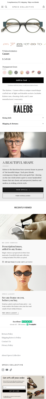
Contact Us (6, 341)
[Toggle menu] (2, 6)
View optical (22, 190)
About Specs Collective (11, 355)
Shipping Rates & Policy (11, 337)
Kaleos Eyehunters (10, 51)
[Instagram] (3, 370)
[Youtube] (7, 370)
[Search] (7, 6)
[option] (23, 26)
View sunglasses (23, 195)
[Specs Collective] (23, 7)
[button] (43, 377)
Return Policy (7, 334)
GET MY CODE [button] (14, 391)
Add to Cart (23, 80)
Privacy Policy (7, 345)
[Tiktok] (11, 370)
